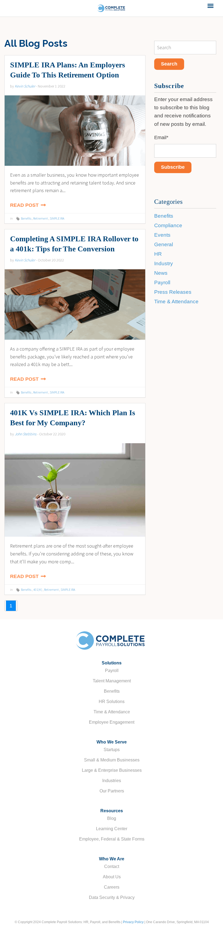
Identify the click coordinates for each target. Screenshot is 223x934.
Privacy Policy (133, 922)
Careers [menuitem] (111, 887)
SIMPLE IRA (57, 218)
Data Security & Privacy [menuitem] (112, 897)
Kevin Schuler (25, 86)
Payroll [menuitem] (112, 670)
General (163, 244)
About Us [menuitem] (112, 876)
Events (162, 235)
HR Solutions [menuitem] (112, 701)
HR (158, 254)
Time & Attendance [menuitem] (112, 712)
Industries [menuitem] (111, 780)
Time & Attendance (176, 301)
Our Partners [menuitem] (112, 791)
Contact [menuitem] (111, 866)
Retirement (40, 218)
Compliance (168, 225)
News (161, 273)
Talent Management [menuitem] (112, 681)
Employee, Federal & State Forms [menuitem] (111, 839)
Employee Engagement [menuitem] (111, 722)
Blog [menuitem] (111, 818)
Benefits (26, 218)
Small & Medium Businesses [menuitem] (112, 760)
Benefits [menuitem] (112, 691)
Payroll (162, 282)
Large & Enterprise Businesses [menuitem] (112, 770)
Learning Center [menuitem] (111, 828)
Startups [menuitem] (112, 749)
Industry (163, 263)
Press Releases (172, 292)
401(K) (37, 590)
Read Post (25, 205)
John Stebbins (25, 434)
